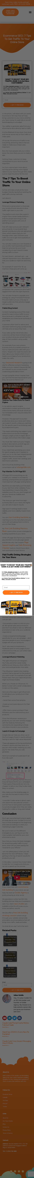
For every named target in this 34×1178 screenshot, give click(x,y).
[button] (31, 565)
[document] (17, 589)
